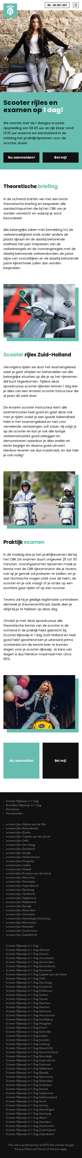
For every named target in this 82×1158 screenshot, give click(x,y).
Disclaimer (13, 809)
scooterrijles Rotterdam (21, 910)
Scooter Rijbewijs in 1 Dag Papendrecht (30, 1060)
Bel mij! (60, 157)
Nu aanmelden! (21, 157)
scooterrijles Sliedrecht (20, 894)
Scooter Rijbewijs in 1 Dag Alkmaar (28, 950)
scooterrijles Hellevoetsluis (23, 857)
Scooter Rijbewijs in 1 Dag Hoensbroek (30, 1015)
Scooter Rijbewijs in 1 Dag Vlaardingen (30, 1109)
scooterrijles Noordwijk (20, 881)
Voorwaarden (14, 813)
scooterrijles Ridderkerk (21, 902)
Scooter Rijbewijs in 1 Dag (22, 801)
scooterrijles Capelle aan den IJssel (28, 836)
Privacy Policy (23, 1149)
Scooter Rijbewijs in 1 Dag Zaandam (28, 1122)
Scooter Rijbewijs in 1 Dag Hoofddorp (29, 1019)
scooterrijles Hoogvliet (20, 861)
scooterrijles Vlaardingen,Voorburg (28, 918)
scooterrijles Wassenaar (21, 922)
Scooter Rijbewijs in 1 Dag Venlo (26, 1101)
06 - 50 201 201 (57, 5)
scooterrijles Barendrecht (22, 828)
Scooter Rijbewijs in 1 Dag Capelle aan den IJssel (36, 974)
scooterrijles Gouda (18, 853)
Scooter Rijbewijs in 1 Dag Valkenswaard (31, 1097)
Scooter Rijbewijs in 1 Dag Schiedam (29, 1085)
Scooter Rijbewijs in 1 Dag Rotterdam (29, 1081)
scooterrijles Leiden (18, 865)
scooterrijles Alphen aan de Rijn (26, 824)
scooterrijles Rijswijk (18, 906)
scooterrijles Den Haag (20, 845)
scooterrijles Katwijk (18, 869)
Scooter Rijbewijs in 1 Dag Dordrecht (29, 987)
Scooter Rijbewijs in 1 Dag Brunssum (29, 970)
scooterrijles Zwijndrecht (21, 935)
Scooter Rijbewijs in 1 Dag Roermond (29, 1077)
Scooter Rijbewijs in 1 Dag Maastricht (29, 1048)
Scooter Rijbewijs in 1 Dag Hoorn (26, 1027)
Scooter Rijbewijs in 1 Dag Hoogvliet (28, 1023)
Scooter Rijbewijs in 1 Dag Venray (27, 1105)
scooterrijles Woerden (20, 926)
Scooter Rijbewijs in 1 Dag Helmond (28, 1011)
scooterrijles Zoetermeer (22, 931)
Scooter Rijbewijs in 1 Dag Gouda (27, 999)
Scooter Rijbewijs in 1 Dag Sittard (27, 1089)
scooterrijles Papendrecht (22, 886)
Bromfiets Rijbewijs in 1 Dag (23, 805)
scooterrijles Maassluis (20, 877)
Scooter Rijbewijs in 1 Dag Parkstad (28, 1064)
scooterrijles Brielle (18, 832)
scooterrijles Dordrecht (20, 849)
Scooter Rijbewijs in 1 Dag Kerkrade (28, 1032)
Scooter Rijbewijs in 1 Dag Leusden (28, 1040)
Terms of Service (48, 1149)
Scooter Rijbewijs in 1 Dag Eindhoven (29, 991)
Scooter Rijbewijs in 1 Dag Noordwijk (29, 1056)
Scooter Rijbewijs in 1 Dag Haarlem (28, 1003)
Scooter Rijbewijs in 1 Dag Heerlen (27, 1007)
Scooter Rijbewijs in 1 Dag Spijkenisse (29, 1093)
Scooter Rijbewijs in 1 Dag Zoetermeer (30, 1126)
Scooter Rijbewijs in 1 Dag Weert (26, 1118)
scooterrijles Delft (17, 841)
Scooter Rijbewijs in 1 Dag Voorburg (28, 1113)
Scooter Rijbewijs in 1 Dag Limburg (28, 1044)
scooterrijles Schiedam (20, 914)
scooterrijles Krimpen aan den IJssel (28, 873)
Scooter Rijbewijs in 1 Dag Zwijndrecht (30, 1134)
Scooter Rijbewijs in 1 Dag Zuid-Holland (30, 1130)
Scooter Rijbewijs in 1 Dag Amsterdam (30, 962)
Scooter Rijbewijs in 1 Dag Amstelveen (30, 958)
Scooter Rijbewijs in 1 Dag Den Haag (29, 982)
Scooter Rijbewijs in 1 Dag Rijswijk (27, 1073)
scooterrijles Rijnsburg (20, 890)
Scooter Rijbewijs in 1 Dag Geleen (27, 995)
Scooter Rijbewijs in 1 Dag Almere (27, 954)
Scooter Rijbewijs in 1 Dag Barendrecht (30, 966)
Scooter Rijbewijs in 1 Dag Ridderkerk (29, 1068)
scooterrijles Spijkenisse (21, 898)
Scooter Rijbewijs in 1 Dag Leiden (27, 1036)
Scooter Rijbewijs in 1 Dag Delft (25, 978)
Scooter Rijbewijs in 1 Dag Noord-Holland (32, 1052)
